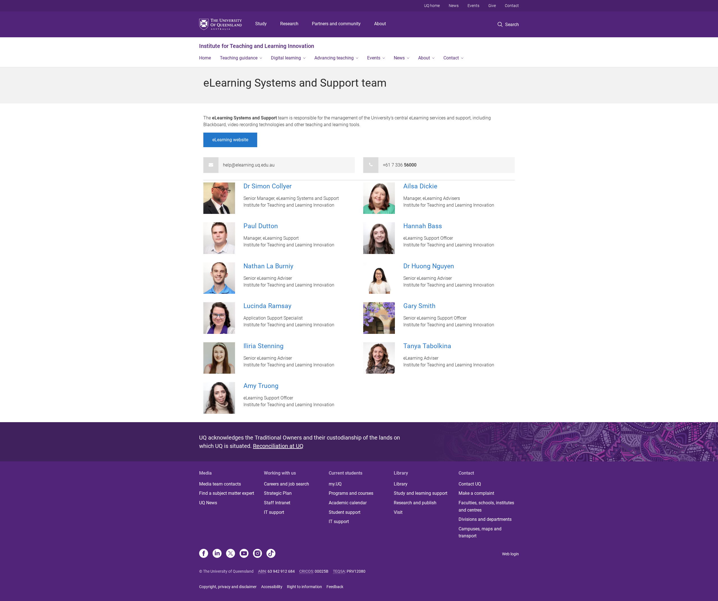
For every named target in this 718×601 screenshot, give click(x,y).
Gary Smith (419, 306)
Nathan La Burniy (268, 266)
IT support (274, 512)
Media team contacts (220, 484)
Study (261, 23)
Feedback (334, 586)
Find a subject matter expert (226, 493)
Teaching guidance (238, 58)
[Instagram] (257, 554)
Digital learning (286, 58)
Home (205, 58)
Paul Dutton (260, 226)
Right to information (304, 586)
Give (492, 5)
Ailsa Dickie (420, 186)
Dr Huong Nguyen (428, 266)
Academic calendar (348, 502)
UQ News (208, 502)
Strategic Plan (278, 493)
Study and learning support (420, 493)
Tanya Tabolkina (427, 346)
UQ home (432, 5)
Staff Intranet (277, 502)
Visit (398, 512)
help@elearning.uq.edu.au (249, 165)
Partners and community (336, 23)
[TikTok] (270, 554)
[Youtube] (244, 554)
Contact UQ (470, 484)
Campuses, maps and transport (480, 532)
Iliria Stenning (263, 346)
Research (289, 23)
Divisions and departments (485, 519)
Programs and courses (351, 493)
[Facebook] (203, 554)
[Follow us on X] (230, 554)
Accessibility (271, 586)
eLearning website (230, 139)
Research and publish (415, 502)
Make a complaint (476, 493)
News (454, 5)
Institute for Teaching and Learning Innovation (256, 46)
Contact (512, 5)
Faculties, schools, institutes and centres (486, 506)
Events (473, 5)
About (380, 23)
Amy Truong (261, 386)
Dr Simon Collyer (267, 186)
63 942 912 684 (281, 571)
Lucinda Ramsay (267, 306)
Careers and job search (286, 484)
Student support (344, 512)
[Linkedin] (217, 554)
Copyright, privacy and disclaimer (228, 586)
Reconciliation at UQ (278, 446)
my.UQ (335, 484)
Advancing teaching (334, 58)
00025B (321, 571)
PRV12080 (356, 571)
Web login (510, 554)
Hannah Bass (422, 226)
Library (401, 484)
